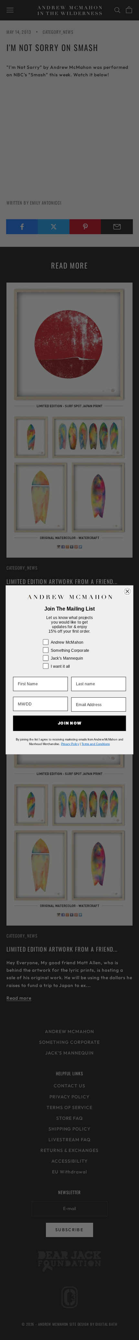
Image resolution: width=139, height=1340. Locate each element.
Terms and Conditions (95, 744)
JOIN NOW (70, 724)
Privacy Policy (70, 744)
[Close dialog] (127, 591)
